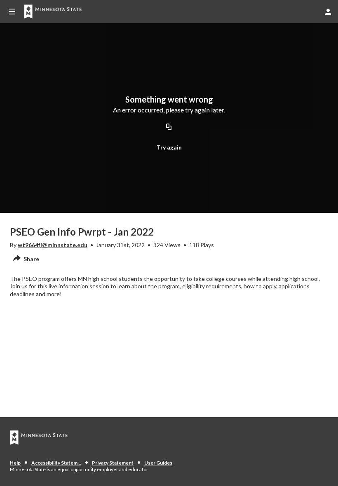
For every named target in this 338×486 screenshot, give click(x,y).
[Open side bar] (12, 11)
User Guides (158, 463)
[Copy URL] (169, 127)
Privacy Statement (113, 463)
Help (15, 463)
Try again (169, 147)
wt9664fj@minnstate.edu (52, 244)
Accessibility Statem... (56, 463)
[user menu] (328, 11)
